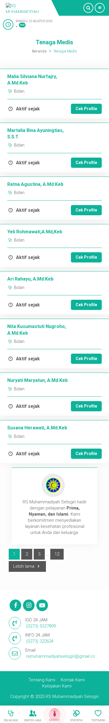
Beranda (39, 51)
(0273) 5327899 (41, 626)
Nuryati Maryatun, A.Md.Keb (37, 380)
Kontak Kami (73, 680)
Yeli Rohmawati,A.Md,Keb (34, 231)
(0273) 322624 (39, 641)
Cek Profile (86, 108)
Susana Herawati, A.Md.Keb (37, 428)
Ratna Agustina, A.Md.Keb (35, 184)
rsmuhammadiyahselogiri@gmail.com (63, 656)
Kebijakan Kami (57, 686)
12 (57, 554)
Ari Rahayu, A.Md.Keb (30, 279)
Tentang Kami (41, 680)
